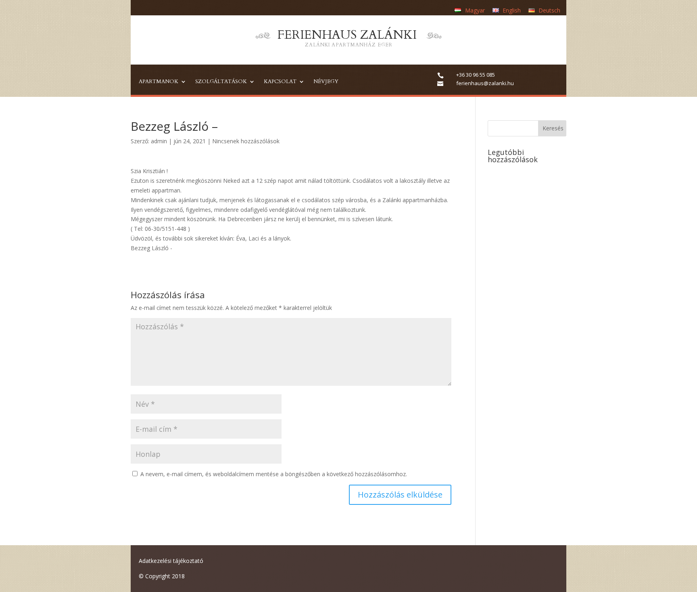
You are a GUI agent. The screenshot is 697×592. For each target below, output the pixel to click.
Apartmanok (158, 82)
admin (159, 141)
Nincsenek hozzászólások (246, 141)
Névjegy (325, 82)
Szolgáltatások (221, 82)
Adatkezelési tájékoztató (171, 561)
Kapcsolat (280, 82)
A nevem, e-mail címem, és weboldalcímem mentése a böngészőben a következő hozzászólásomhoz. (273, 474)
